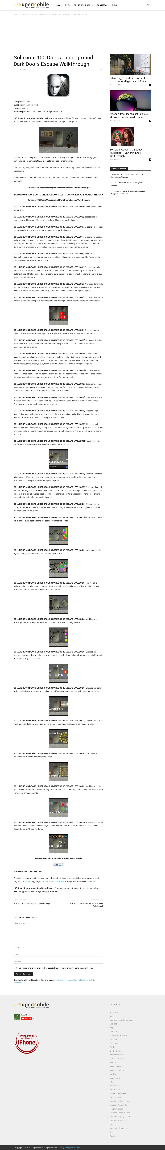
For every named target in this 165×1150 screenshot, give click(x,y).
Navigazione (115, 1078)
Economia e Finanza (118, 1035)
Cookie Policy (75, 1148)
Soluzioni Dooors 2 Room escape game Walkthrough (86, 904)
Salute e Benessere (118, 1093)
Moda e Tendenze (117, 1070)
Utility (112, 1132)
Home (58, 5)
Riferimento (115, 1089)
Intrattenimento (116, 1054)
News (67, 5)
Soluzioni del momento (119, 1101)
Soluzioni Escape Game (120, 1105)
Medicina (114, 1062)
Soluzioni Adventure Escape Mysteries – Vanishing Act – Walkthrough (126, 153)
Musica (113, 1074)
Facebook (50, 881)
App (111, 1016)
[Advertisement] (82, 35)
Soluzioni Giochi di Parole (120, 1112)
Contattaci (102, 5)
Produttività (115, 1085)
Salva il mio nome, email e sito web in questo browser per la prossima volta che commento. (54, 968)
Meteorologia (115, 1066)
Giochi (34, 14)
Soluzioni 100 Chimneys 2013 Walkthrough (32, 903)
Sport (112, 1124)
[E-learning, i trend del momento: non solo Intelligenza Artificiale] (130, 64)
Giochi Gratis (115, 1051)
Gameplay (114, 1043)
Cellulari (113, 1031)
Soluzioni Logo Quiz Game (121, 1116)
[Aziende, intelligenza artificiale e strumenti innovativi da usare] (130, 100)
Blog (114, 5)
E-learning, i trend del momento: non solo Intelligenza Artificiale (128, 80)
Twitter (27, 881)
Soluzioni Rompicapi (118, 1120)
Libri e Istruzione (117, 1058)
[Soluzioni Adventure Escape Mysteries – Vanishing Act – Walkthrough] (130, 136)
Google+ (61, 881)
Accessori (114, 1012)
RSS (93, 881)
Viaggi (112, 1136)
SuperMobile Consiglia (119, 1128)
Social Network (116, 1097)
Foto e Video (115, 1039)
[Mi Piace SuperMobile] (58, 864)
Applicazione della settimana (122, 1020)
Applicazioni (24, 14)
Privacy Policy (64, 1148)
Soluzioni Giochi (82, 5)
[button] (148, 5)
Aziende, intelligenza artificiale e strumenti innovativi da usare (129, 115)
